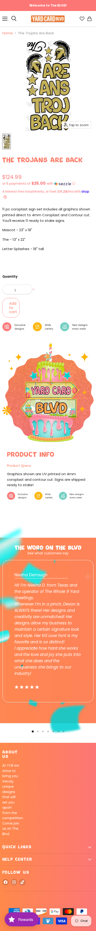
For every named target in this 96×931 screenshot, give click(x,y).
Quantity (9, 276)
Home (7, 33)
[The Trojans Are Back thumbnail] (6, 141)
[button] (48, 183)
